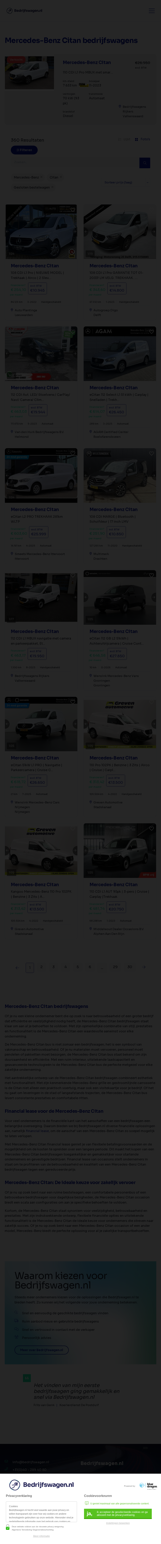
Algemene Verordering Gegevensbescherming (33, 1530)
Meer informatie (41, 1536)
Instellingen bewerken (118, 1523)
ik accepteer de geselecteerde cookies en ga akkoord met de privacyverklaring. (117, 1513)
